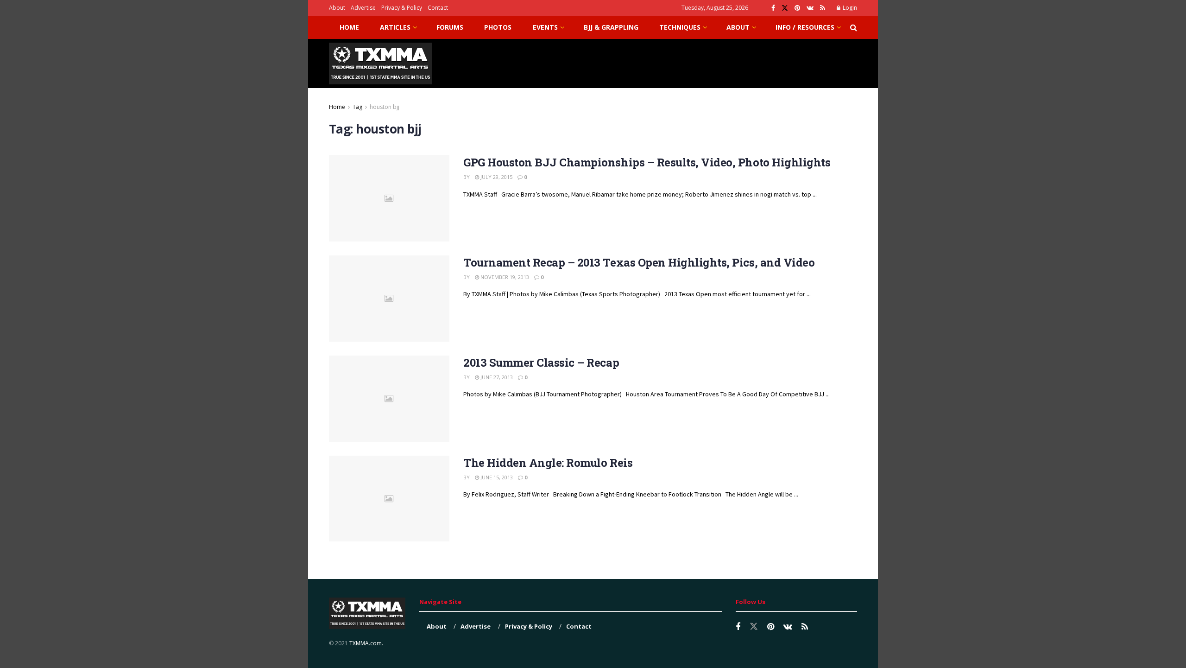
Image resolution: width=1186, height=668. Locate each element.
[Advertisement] (688, 62)
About (337, 8)
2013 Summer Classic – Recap (541, 362)
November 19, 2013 (504, 277)
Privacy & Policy (401, 8)
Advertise (363, 8)
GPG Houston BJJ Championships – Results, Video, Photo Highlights (646, 162)
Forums (449, 27)
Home (349, 27)
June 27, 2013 (496, 377)
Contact (438, 8)
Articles (395, 27)
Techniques (679, 27)
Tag (357, 107)
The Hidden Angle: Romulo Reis (547, 462)
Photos (497, 27)
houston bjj (384, 107)
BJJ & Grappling (611, 27)
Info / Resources (805, 27)
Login (849, 8)
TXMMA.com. (366, 643)
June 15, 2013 (496, 477)
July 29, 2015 (495, 176)
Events (545, 27)
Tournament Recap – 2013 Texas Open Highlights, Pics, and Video (638, 262)
